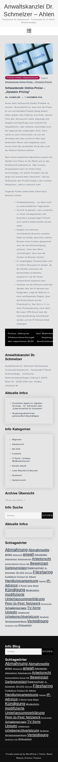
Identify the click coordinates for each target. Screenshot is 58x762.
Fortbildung (10, 577)
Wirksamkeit (25, 625)
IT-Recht (22, 586)
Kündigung (15, 590)
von (16, 626)
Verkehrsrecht (19, 480)
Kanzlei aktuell (19, 466)
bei (27, 564)
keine (30, 586)
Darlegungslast (16, 568)
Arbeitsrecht (18, 444)
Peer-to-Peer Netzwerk (23, 603)
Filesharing (43, 572)
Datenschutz (35, 567)
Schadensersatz (16, 607)
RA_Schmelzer (12, 97)
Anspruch (17, 555)
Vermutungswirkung (16, 621)
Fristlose (21, 577)
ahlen (8, 554)
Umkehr (11, 612)
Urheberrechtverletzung (22, 616)
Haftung (32, 577)
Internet (42, 581)
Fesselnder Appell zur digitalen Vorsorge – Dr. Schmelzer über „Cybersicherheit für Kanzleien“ (27, 406)
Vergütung (44, 617)
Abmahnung (16, 549)
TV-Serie (34, 608)
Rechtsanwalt (46, 604)
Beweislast (39, 563)
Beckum (23, 564)
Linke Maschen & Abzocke (25, 470)
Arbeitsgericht (24, 559)
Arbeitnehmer (11, 559)
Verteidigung (37, 621)
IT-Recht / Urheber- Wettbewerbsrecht (22, 78)
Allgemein (17, 439)
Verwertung (9, 625)
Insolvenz (16, 453)
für (26, 577)
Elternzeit (28, 573)
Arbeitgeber (40, 555)
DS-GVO (16, 449)
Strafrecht (17, 475)
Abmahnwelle (38, 550)
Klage (36, 586)
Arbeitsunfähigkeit (12, 564)
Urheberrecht (24, 613)
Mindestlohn (32, 590)
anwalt (28, 554)
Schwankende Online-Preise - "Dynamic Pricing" (28, 82)
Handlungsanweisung (21, 581)
